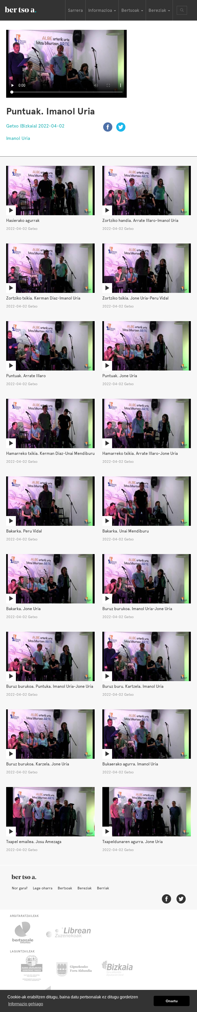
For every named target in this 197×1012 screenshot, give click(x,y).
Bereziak (84, 888)
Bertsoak (65, 888)
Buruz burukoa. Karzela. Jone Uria (37, 764)
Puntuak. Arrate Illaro (26, 375)
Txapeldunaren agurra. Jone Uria (132, 841)
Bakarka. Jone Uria (23, 608)
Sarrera (75, 10)
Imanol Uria (18, 138)
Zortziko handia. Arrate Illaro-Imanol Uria (140, 220)
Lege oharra (42, 888)
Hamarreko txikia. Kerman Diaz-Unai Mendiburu (50, 453)
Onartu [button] (172, 1001)
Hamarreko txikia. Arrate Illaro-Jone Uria (140, 453)
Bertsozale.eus (26, 932)
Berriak (103, 888)
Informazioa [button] (100, 10)
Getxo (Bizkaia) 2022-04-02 (35, 126)
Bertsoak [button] (131, 10)
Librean (69, 932)
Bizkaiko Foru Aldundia (123, 968)
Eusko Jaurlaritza (31, 968)
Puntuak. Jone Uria (119, 375)
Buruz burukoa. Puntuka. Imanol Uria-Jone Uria (49, 686)
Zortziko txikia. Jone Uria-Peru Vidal (135, 298)
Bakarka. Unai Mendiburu (125, 531)
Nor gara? (19, 888)
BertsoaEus (28, 9)
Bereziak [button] (158, 10)
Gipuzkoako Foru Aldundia (77, 968)
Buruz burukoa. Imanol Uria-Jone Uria (137, 608)
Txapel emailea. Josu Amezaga (33, 841)
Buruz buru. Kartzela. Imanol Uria (132, 686)
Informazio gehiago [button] (25, 1004)
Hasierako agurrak (23, 220)
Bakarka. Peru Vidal (24, 531)
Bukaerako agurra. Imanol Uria (130, 764)
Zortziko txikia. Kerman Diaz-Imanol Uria (43, 298)
